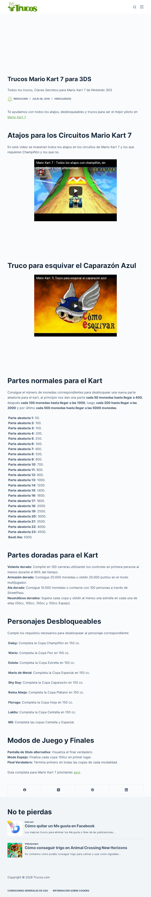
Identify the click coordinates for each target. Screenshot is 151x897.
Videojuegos (62, 98)
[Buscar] (134, 7)
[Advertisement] (75, 43)
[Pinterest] (93, 790)
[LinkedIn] (127, 790)
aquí (77, 772)
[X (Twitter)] (59, 790)
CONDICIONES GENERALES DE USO (27, 890)
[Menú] (142, 7)
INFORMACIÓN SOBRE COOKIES (71, 890)
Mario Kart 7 (16, 117)
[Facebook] (25, 790)
